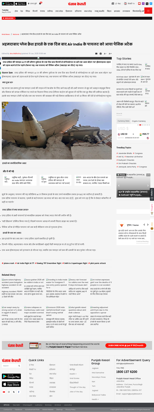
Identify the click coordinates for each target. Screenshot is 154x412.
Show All (119, 113)
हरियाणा (52, 369)
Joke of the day (76, 392)
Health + (73, 374)
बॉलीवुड (72, 369)
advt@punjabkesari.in (125, 363)
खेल (50, 396)
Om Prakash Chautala (126, 163)
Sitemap (59, 410)
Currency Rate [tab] (123, 121)
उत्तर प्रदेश (59, 11)
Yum (93, 386)
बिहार (109, 11)
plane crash (8, 263)
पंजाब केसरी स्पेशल (76, 365)
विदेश (31, 378)
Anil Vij (119, 157)
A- (105, 53)
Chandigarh (27, 405)
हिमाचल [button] (69, 11)
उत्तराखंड (52, 383)
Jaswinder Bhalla (124, 153)
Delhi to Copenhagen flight (74, 263)
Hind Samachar (98, 373)
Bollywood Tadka (99, 395)
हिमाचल (52, 365)
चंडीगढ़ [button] (50, 11)
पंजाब (31, 387)
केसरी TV (32, 369)
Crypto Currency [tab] (139, 121)
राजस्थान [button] (126, 11)
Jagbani (95, 368)
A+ (110, 53)
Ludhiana (38, 405)
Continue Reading (142, 241)
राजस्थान (52, 387)
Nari (93, 381)
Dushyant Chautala (125, 160)
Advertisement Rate (32, 410)
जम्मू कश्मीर (99, 11)
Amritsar (58, 405)
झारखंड (117, 11)
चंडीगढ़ (31, 392)
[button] (119, 186)
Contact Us (8, 410)
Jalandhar (68, 405)
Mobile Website (47, 410)
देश (30, 374)
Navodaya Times (99, 377)
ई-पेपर (31, 365)
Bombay (48, 405)
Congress (138, 153)
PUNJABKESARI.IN (130, 410)
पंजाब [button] (42, 11)
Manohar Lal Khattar (133, 157)
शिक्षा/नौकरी (74, 383)
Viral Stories (74, 378)
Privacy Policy (70, 410)
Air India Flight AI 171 (24, 263)
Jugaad (95, 390)
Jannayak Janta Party (126, 167)
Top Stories (123, 58)
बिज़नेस (52, 392)
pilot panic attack (97, 263)
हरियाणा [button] (78, 11)
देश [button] (21, 11)
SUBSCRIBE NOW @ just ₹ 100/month (125, 345)
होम (16, 11)
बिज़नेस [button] (136, 11)
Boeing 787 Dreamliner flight (48, 263)
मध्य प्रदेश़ (88, 11)
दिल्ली (35, 11)
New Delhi (16, 405)
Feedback (18, 410)
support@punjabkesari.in (132, 394)
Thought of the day (78, 387)
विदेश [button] (28, 11)
